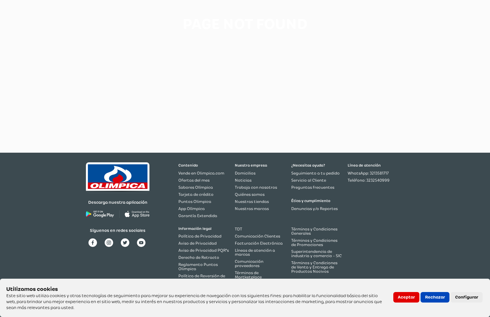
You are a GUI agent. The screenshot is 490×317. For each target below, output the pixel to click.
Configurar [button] (466, 297)
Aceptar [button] (406, 297)
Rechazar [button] (435, 297)
